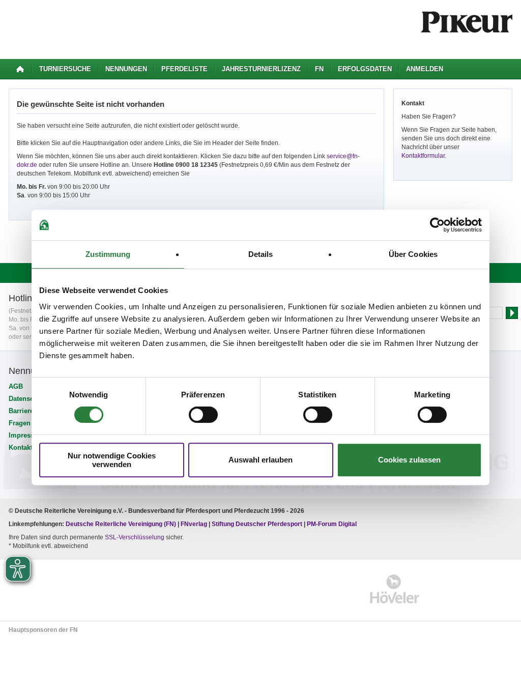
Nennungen (126, 69)
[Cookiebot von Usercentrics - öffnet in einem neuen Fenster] (437, 225)
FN (319, 69)
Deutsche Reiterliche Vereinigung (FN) (121, 524)
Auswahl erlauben (260, 459)
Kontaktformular (423, 155)
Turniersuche (65, 69)
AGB (16, 386)
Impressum (26, 435)
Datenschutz (28, 398)
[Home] (20, 69)
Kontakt (21, 447)
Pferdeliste (184, 69)
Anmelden (424, 69)
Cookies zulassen (409, 459)
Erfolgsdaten (365, 69)
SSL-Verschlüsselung (134, 537)
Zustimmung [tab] (108, 254)
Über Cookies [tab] (413, 254)
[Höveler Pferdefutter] (395, 588)
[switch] (203, 415)
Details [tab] (260, 254)
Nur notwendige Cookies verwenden (112, 460)
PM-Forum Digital (332, 524)
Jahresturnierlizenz (261, 69)
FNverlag (195, 524)
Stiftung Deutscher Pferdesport (257, 524)
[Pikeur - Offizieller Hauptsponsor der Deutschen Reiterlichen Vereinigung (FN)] (53, 588)
